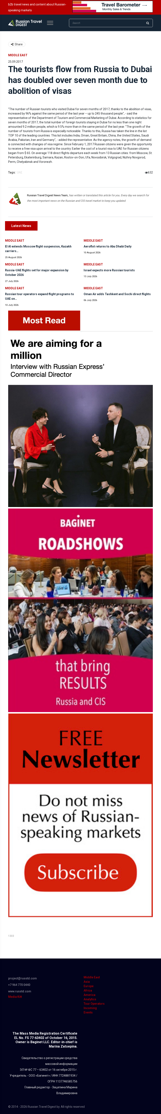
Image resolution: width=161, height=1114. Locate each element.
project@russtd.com (22, 978)
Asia (87, 981)
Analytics (90, 999)
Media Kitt (15, 996)
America (89, 995)
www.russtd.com (19, 991)
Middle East (17, 55)
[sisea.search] (147, 23)
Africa (88, 990)
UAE (19, 172)
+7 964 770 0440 (19, 985)
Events (88, 1012)
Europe (88, 986)
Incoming (90, 1008)
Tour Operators (94, 1003)
